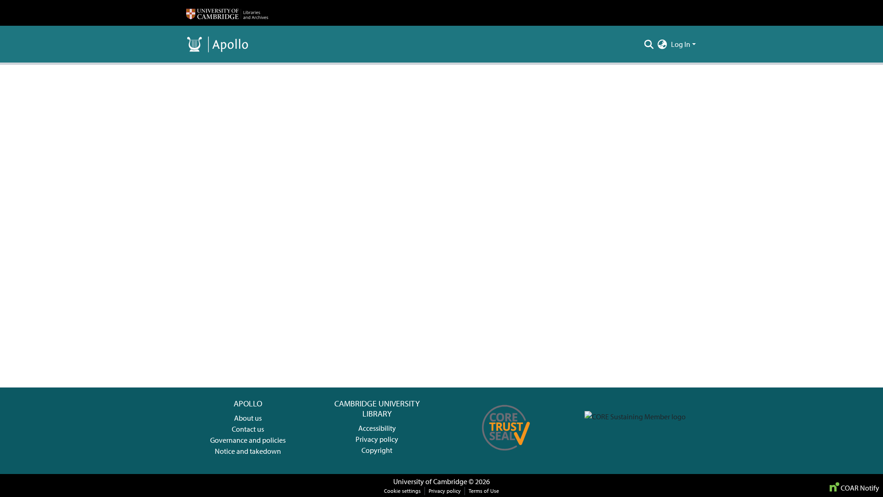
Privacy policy (376, 439)
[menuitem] (662, 44)
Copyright (376, 450)
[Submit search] (649, 44)
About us (248, 418)
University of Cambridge (430, 481)
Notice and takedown (248, 451)
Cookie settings (402, 490)
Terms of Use (484, 490)
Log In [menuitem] (680, 44)
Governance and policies (248, 440)
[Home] (227, 13)
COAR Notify (859, 487)
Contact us (248, 429)
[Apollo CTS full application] (506, 453)
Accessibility (377, 428)
